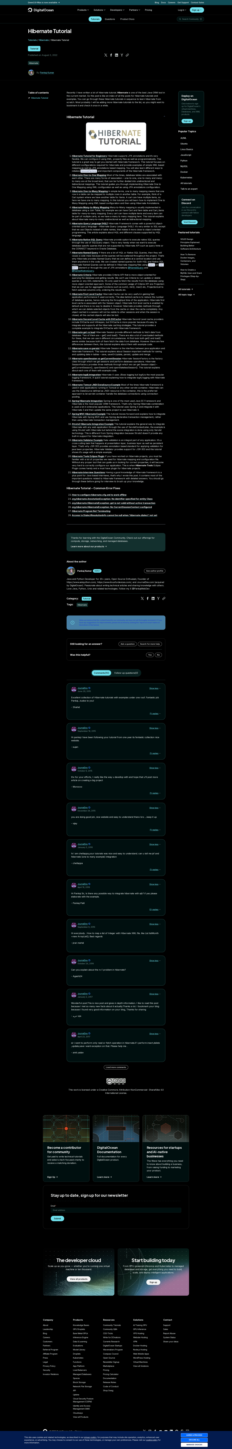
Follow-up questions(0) (126, 673)
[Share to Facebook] (111, 55)
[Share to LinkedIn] (116, 55)
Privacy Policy (49, 1366)
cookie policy (152, 1440)
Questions (110, 19)
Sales (165, 1329)
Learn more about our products (87, 546)
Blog (157, 2)
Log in (181, 10)
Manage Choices (194, 1445)
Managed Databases (82, 1374)
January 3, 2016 (85, 847)
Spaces (76, 1378)
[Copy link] (127, 55)
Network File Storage (82, 1386)
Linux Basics (186, 149)
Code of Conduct (111, 1386)
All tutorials (186, 183)
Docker (184, 172)
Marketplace (108, 1366)
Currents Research (111, 1341)
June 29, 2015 (84, 691)
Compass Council (110, 1354)
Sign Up (51, 1177)
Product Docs (127, 19)
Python (183, 160)
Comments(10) (101, 673)
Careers (171, 2)
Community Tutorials (112, 1325)
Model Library (79, 1349)
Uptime (76, 1394)
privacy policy (90, 1437)
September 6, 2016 (86, 927)
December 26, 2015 (86, 811)
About (45, 1325)
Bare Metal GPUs (80, 1333)
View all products (78, 1279)
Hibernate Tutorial (39, 98)
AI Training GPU (140, 1325)
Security (46, 1370)
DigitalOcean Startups (112, 1345)
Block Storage (79, 1382)
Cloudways (78, 1413)
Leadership (48, 1329)
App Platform (78, 1366)
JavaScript (185, 155)
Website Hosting (140, 1337)
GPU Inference (139, 1329)
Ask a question (128, 644)
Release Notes (109, 1382)
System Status (169, 1337)
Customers (47, 1341)
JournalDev (83, 688)
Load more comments (116, 1067)
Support (166, 1325)
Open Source (109, 1358)
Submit (57, 1218)
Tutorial (34, 48)
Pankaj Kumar (47, 72)
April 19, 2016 (84, 887)
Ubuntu (184, 143)
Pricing (106, 1370)
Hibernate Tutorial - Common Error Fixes (93, 488)
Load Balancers (80, 1370)
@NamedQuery (136, 267)
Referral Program (50, 1349)
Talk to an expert (188, 188)
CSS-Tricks (108, 1333)
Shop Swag (108, 1390)
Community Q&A (110, 1329)
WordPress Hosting (141, 1358)
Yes (150, 655)
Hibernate (44, 40)
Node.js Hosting (140, 1349)
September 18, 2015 (87, 731)
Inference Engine (80, 1337)
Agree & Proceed (194, 1435)
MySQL (184, 166)
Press (45, 1358)
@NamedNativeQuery (83, 270)
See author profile (154, 571)
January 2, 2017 (85, 997)
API (74, 1390)
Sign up (196, 10)
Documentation (109, 1378)
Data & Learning (80, 1341)
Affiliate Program (50, 1354)
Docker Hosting (140, 1345)
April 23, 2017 (84, 1036)
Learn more (103, 1177)
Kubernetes (186, 177)
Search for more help (150, 644)
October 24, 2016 (86, 963)
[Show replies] (160, 714)
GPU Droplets (79, 1329)
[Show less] (160, 688)
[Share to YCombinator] (122, 55)
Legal (45, 1362)
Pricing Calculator (111, 1374)
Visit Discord (189, 222)
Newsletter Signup (111, 1362)
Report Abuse (169, 1333)
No (158, 655)
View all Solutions (141, 1366)
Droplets (77, 1354)
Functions (77, 1362)
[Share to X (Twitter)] (105, 55)
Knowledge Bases (81, 1325)
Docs (163, 2)
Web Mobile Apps (141, 1354)
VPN (135, 1341)
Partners (46, 1345)
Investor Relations (51, 1374)
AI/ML (183, 138)
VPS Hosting (138, 1333)
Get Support (183, 2)
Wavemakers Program (113, 1349)
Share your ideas (170, 1341)
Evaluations (78, 1345)
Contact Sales (197, 2)
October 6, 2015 (85, 771)
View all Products (80, 1417)
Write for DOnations (112, 1337)
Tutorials (95, 19)
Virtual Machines (140, 1362)
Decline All (194, 1440)
